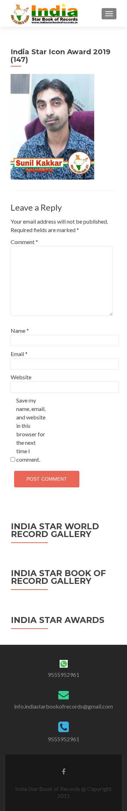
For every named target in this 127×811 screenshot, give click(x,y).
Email (19, 353)
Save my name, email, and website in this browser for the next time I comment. (31, 430)
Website (21, 377)
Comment (24, 241)
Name (20, 330)
